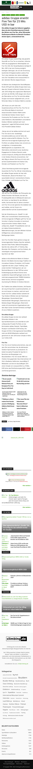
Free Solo (18, 692)
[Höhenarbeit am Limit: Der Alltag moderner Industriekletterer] (16, 604)
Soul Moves (5, 712)
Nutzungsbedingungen (9, 763)
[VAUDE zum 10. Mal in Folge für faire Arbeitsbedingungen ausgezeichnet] (5, 625)
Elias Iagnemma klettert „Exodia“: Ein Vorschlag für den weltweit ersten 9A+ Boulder (16, 527)
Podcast (23, 704)
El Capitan (23, 689)
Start (3, 12)
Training (23, 712)
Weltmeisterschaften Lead (9, 718)
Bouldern (22, 678)
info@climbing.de (23, 664)
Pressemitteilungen (18, 707)
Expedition (11, 692)
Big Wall (15, 675)
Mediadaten (24, 762)
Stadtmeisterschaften (14, 712)
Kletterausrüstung (24, 481)
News (7, 12)
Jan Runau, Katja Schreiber (14, 421)
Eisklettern (6, 689)
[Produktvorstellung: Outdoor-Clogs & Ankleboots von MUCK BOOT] (5, 587)
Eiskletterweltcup (15, 689)
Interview (6, 698)
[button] (3, 7)
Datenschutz (19, 763)
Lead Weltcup (7, 701)
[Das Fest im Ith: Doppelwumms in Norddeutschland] (5, 620)
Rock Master (12, 710)
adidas (8, 15)
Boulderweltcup (20, 681)
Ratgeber (5, 710)
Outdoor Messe (14, 704)
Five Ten (13, 15)
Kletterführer (19, 698)
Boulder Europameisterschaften (10, 678)
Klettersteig (25, 698)
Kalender (13, 698)
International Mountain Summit (13, 695)
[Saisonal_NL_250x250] (16, 452)
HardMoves (25, 692)
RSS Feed (17, 762)
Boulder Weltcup (8, 681)
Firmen (3, 15)
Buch (27, 681)
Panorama (22, 15)
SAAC (18, 710)
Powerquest (7, 707)
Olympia (5, 704)
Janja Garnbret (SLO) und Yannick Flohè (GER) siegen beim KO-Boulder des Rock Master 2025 (20, 537)
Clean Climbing (8, 684)
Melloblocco (16, 701)
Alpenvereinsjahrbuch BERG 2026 (15, 569)
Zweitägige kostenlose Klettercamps (18, 475)
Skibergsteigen (24, 710)
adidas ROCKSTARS (7, 675)
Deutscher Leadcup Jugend (20, 686)
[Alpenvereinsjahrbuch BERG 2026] (16, 564)
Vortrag (5, 715)
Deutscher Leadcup (8, 686)
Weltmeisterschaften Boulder (15, 715)
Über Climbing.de (9, 762)
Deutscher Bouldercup (20, 684)
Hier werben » (27, 485)
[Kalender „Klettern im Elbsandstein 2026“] (5, 579)
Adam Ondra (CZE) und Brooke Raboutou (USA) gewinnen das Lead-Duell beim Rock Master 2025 (21, 545)
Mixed (23, 701)
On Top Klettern (13, 495)
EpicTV (5, 692)
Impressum (27, 763)
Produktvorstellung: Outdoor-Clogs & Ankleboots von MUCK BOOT (19, 585)
